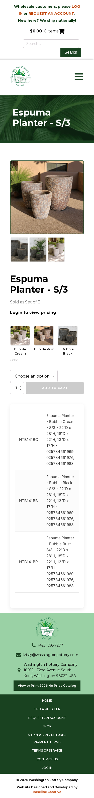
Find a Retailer (47, 709)
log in (47, 768)
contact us (47, 759)
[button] (47, 645)
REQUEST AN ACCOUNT (51, 13)
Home (47, 700)
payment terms (47, 742)
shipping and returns (47, 735)
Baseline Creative (47, 792)
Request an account (47, 718)
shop (47, 726)
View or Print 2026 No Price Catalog (47, 685)
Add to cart (55, 388)
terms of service (47, 750)
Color (14, 360)
